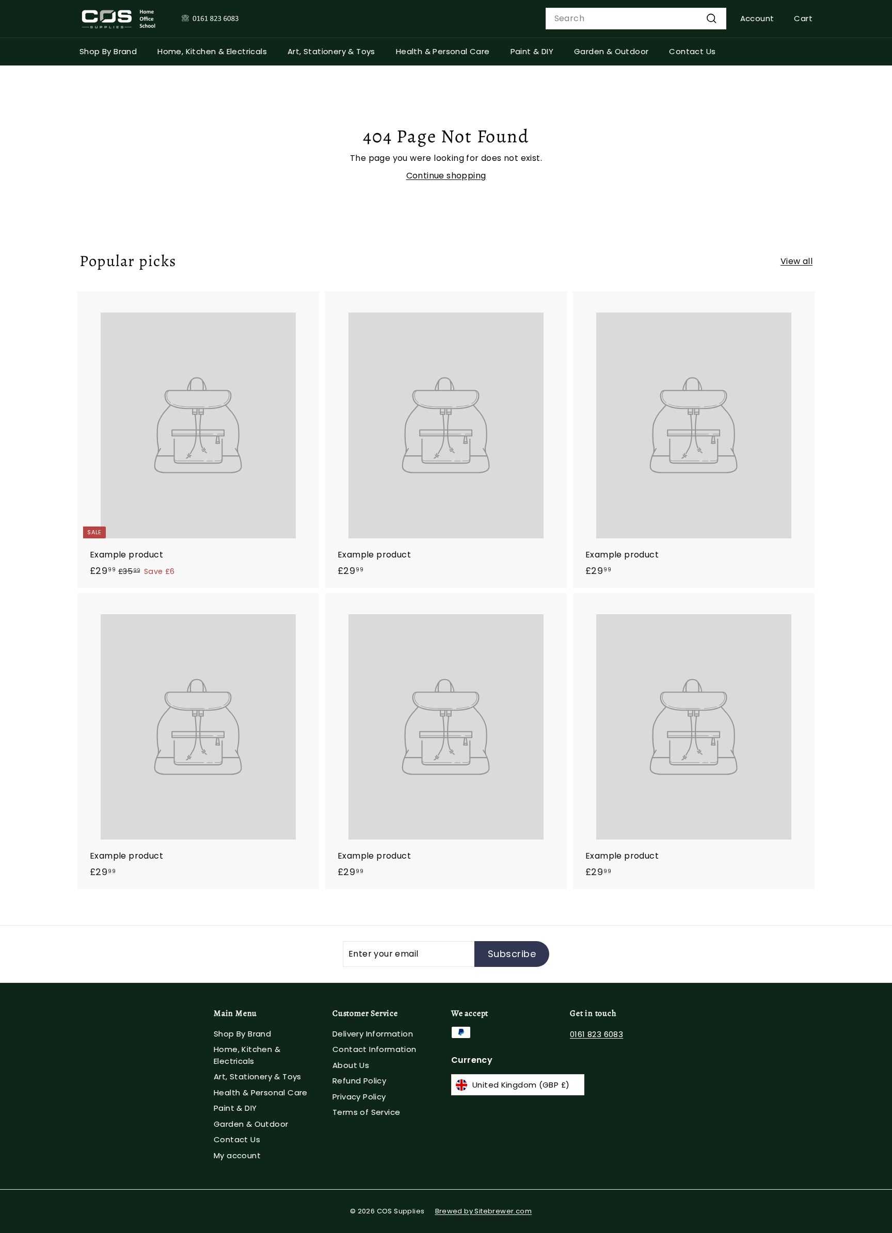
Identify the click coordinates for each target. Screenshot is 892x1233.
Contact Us (692, 51)
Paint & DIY (532, 51)
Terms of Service (366, 1112)
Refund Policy (359, 1080)
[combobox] (636, 18)
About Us (350, 1065)
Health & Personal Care (443, 51)
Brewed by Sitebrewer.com (483, 1211)
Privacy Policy (359, 1096)
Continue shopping (446, 176)
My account (237, 1155)
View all (796, 261)
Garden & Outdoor (611, 51)
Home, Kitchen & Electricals (212, 51)
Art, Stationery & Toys (331, 51)
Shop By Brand (108, 51)
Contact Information (374, 1049)
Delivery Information (372, 1033)
